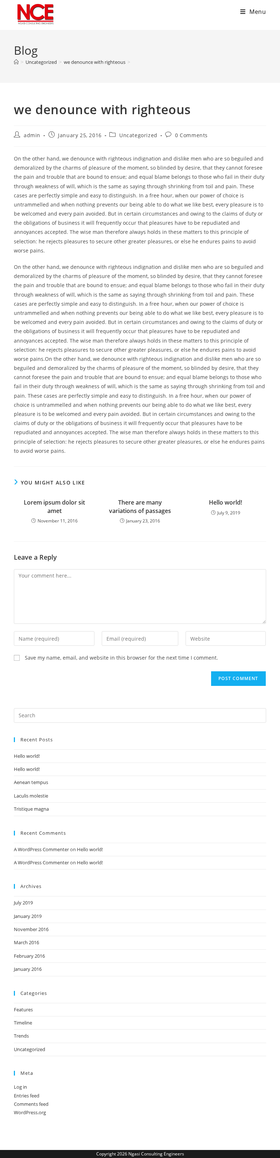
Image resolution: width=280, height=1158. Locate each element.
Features (23, 1009)
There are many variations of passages (140, 506)
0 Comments (191, 135)
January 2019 (28, 916)
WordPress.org (30, 1112)
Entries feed (26, 1095)
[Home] (16, 62)
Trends (21, 1035)
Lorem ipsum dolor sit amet (54, 506)
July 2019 (23, 902)
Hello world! (225, 502)
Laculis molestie (31, 795)
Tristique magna (31, 809)
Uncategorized (138, 135)
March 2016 (26, 942)
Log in (20, 1087)
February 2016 (29, 956)
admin (32, 135)
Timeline (23, 1022)
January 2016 (28, 969)
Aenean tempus (31, 782)
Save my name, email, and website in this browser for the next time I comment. (121, 657)
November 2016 (31, 929)
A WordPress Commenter (41, 849)
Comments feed (31, 1104)
